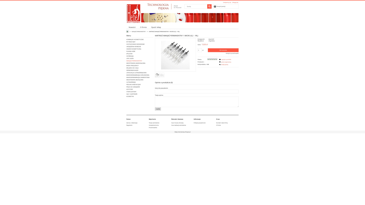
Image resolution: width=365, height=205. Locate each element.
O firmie (218, 125)
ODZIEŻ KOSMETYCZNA (133, 49)
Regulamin (129, 125)
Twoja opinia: (159, 95)
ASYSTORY (129, 89)
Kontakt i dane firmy (222, 123)
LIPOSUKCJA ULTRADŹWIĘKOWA (136, 73)
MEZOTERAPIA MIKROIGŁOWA (135, 63)
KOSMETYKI (130, 96)
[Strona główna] (133, 13)
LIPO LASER (130, 58)
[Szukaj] (209, 6)
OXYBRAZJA (130, 56)
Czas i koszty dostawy (177, 123)
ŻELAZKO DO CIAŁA (132, 68)
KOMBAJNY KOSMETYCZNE (135, 39)
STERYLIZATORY (131, 92)
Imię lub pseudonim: (161, 88)
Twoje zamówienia (154, 123)
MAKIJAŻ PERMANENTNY (134, 61)
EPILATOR (129, 54)
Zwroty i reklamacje (131, 123)
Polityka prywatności (200, 123)
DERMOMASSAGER (132, 70)
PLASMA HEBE (130, 51)
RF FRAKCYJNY (130, 42)
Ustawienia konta (154, 125)
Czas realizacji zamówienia (178, 125)
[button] (225, 59)
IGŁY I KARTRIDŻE (131, 94)
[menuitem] (132, 27)
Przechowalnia (153, 127)
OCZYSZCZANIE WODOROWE (135, 44)
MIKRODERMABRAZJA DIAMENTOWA (138, 77)
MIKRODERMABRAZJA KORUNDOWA (137, 75)
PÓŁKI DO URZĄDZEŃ (133, 87)
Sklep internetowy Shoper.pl (182, 132)
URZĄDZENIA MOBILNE (133, 46)
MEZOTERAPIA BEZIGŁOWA (134, 80)
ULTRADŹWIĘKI (131, 82)
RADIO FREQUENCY (132, 65)
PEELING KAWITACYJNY (133, 84)
